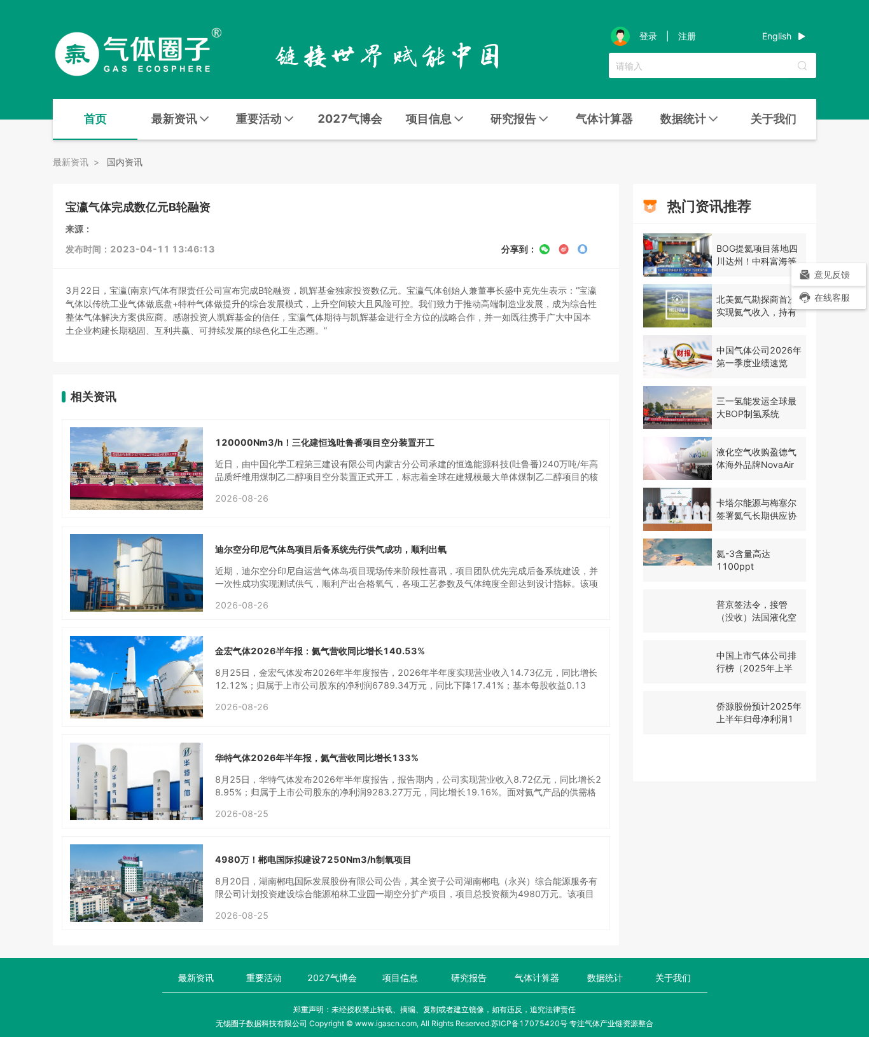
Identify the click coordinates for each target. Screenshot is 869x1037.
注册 (687, 36)
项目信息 (400, 977)
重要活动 (264, 977)
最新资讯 (196, 977)
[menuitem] (95, 119)
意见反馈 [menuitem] (832, 274)
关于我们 (773, 118)
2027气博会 (349, 118)
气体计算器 (604, 118)
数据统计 (605, 977)
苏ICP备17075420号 (529, 1023)
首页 (95, 118)
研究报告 (469, 977)
